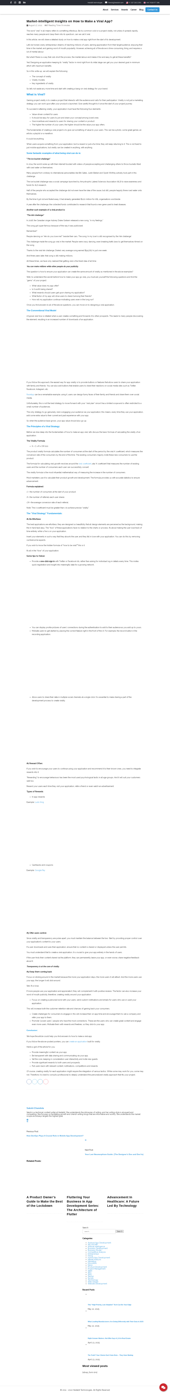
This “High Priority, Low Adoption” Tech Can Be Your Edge (109, 1305)
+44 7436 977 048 (153, 3)
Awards (124, 10)
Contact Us (152, 10)
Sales (90, 1271)
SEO (89, 1272)
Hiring (90, 1256)
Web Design (93, 1282)
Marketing (92, 1261)
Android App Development (99, 1243)
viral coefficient (85, 464)
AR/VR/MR (93, 1245)
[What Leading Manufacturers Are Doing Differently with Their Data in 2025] (115, 1315)
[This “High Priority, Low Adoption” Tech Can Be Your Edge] (115, 1298)
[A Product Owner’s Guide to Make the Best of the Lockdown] (45, 1180)
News (90, 1265)
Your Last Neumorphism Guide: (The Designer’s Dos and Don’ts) (114, 1154)
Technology (93, 1280)
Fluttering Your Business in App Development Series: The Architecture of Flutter (83, 1205)
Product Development (97, 1267)
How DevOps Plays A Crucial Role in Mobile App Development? (55, 1136)
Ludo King (39, 802)
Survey (91, 1278)
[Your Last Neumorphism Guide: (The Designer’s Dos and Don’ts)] (85, 1140)
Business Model (94, 1250)
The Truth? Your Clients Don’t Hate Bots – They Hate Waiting (110, 1355)
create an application (78, 1042)
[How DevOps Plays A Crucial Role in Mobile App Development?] (27, 1122)
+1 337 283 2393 (134, 3)
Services (115, 10)
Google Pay (40, 870)
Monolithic (92, 1263)
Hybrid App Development (99, 1258)
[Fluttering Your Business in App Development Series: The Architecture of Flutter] (85, 1180)
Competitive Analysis (97, 1252)
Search (85, 1228)
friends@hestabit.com (116, 3)
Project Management (96, 1269)
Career (134, 10)
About (105, 10)
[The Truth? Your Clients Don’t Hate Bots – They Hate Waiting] (115, 1348)
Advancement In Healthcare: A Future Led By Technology (123, 1201)
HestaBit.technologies (94, 3)
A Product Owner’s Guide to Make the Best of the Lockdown (45, 1201)
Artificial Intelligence (96, 1246)
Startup (91, 1276)
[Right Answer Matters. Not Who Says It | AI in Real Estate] (115, 1331)
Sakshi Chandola (35, 1108)
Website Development (97, 1284)
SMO (90, 1274)
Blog (141, 10)
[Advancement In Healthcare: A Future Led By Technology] (125, 1180)
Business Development (98, 1248)
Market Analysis (94, 1259)
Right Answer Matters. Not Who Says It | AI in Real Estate (109, 1338)
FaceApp (30, 394)
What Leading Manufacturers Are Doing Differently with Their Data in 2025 (115, 1321)
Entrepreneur (93, 1254)
